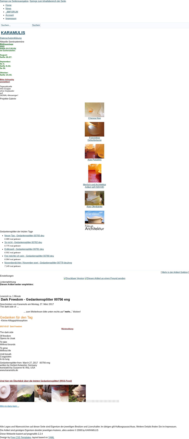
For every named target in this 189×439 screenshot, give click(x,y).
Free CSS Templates (21, 437)
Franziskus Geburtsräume (95, 139)
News (8, 8)
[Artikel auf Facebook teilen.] (14, 290)
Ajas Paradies (94, 160)
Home (8, 5)
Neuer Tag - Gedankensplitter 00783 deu (24, 235)
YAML (51, 437)
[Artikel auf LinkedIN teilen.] (25, 290)
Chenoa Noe (94, 118)
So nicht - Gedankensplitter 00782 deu (23, 242)
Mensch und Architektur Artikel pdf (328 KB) (94, 185)
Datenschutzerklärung (11, 38)
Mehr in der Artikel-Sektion (175, 272)
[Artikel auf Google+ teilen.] (3, 290)
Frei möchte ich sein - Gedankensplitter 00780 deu (29, 256)
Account (10, 15)
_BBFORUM (12, 12)
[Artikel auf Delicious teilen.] (19, 290)
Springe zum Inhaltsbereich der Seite (48, 1)
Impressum (11, 18)
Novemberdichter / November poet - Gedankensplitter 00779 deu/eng (38, 263)
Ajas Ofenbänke (94, 206)
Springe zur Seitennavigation (14, 1)
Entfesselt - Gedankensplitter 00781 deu (24, 249)
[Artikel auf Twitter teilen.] (8, 290)
